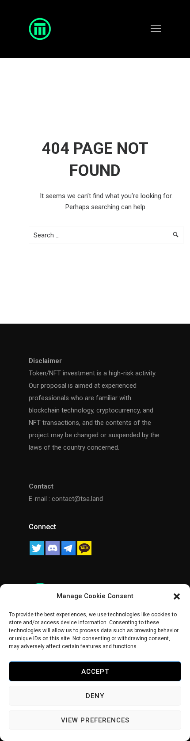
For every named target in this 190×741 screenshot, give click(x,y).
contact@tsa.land (77, 499)
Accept (95, 672)
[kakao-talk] (84, 547)
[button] (176, 596)
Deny (95, 696)
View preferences (95, 720)
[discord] (53, 547)
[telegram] (68, 547)
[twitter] (37, 547)
